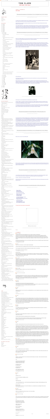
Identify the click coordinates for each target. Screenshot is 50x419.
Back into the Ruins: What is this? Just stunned (6, 241)
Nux (3, 62)
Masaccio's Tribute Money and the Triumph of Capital (7, 280)
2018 (2, 24)
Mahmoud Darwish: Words (4, 145)
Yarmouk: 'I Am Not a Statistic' (4, 124)
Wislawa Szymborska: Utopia (4, 172)
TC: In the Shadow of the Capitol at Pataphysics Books (7, 297)
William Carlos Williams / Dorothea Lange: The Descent (7, 159)
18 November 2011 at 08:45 (20, 303)
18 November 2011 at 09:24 (20, 352)
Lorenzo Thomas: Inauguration (4, 112)
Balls (1, 173)
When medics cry (3, 242)
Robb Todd (2, 334)
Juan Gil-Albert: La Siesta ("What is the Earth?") (6, 265)
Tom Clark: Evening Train (4, 175)
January (4, 84)
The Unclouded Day (5, 42)
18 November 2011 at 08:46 (20, 309)
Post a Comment (17, 412)
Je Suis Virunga (3, 182)
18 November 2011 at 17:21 (20, 392)
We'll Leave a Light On (3, 192)
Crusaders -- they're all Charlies (4, 181)
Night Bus (4, 67)
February (4, 83)
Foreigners (2, 117)
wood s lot (2, 329)
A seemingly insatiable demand (4, 109)
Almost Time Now (3, 158)
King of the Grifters (3, 147)
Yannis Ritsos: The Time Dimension (7, 48)
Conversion (4, 35)
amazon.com (2, 346)
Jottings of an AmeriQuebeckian (4, 327)
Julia (16, 280)
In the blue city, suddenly (5, 46)
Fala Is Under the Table (5, 69)
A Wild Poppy (4, 40)
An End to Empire (3, 218)
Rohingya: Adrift (3, 108)
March (3, 82)
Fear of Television (3, 136)
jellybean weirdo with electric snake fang (5, 339)
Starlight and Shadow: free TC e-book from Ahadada (7, 306)
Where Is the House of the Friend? (5, 155)
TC (16, 287)
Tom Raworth (2, 335)
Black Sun (2, 315)
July (3, 78)
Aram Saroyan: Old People (4, 154)
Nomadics (2, 316)
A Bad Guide (2, 326)
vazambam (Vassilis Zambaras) (19, 272)
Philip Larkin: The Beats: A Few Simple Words (6, 211)
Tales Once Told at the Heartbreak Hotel (7, 47)
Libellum (2, 344)
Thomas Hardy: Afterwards (4, 266)
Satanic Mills (4, 65)
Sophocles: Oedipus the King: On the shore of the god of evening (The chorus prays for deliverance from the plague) (7, 206)
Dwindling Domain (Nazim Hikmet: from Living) (6, 214)
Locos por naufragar (3, 337)
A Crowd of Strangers (5, 59)
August (3, 77)
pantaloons (2, 338)
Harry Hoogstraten (3, 313)
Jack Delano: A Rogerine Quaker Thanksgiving (8, 43)
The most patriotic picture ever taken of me (6, 190)
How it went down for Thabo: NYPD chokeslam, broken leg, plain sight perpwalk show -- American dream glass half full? (7, 126)
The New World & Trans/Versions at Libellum (6, 299)
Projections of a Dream (3, 176)
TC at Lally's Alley (3, 308)
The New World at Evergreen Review (5, 300)
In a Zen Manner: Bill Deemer (6, 41)
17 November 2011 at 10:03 (20, 256)
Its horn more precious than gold (4, 110)
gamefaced (17, 268)
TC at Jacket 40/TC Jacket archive (5, 305)
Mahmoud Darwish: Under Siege (5, 250)
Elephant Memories (3, 203)
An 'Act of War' (3, 197)
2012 (2, 30)
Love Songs (2, 164)
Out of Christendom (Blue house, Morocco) (7, 39)
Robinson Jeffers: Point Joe (4, 225)
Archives (2, 137)
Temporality (2, 314)
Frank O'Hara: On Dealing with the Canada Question (7, 139)
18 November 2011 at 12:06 (20, 383)
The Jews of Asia (3, 106)
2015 (2, 27)
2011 (2, 31)
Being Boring (2, 146)
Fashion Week (3, 171)
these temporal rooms (3, 325)
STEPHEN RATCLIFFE (19, 354)
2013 (2, 29)
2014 (2, 28)
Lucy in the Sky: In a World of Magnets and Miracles (7, 336)
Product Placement (3, 262)
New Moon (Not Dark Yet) (4, 174)
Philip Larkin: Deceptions (5, 61)
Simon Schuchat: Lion (3, 196)
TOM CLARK (25, 3)
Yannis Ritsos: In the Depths (6, 49)
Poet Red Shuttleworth (3, 317)
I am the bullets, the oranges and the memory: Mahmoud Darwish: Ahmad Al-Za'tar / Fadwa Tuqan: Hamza (7, 244)
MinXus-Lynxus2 (3, 323)
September (4, 76)
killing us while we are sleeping (4, 247)
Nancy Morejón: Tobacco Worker (5, 191)
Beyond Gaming (3, 140)
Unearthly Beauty (3, 138)
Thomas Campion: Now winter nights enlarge (6, 183)
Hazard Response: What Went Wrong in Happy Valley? (7, 221)
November (4, 33)
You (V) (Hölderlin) (3, 189)
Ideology (2, 224)
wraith (2, 132)
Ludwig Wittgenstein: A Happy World (5, 273)
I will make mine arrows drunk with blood (5, 240)
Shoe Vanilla (18, 10)
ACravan (17, 338)
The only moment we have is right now (5, 107)
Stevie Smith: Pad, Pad (5, 60)
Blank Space (2, 188)
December (4, 32)
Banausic (4, 68)
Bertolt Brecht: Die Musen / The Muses (5, 157)
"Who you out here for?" (4, 228)
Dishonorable (2, 187)
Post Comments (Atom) (21, 415)
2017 (2, 25)
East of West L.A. (3, 328)
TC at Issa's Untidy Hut (3, 307)
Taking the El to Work (3, 257)
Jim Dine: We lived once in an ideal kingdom (7, 52)
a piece (23, 276)
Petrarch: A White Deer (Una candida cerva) (7, 63)
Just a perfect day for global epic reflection (6, 170)
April (3, 81)
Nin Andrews (17, 233)
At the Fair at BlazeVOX (4, 295)
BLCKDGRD (2, 324)
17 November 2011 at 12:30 (20, 266)
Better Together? (3, 217)
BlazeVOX (2, 342)
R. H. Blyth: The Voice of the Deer (6, 64)
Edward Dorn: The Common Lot (6, 66)
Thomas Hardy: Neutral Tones (4, 274)
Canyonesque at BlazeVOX (4, 296)
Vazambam (2, 318)
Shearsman (2, 343)
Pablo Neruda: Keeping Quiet (4, 198)
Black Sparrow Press (3, 345)
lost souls (2, 239)
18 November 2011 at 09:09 (20, 344)
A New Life (2, 204)
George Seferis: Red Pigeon (6, 34)
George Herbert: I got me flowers (5, 133)
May (3, 80)
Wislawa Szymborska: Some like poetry (5, 156)
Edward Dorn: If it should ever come (5, 213)
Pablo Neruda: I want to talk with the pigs (5, 212)
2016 (2, 26)
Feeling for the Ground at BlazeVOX (5, 298)
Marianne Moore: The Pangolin (4, 111)
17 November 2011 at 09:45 (20, 242)
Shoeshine (17, 292)
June (3, 79)
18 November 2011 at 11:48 (20, 371)
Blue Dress (4, 36)
